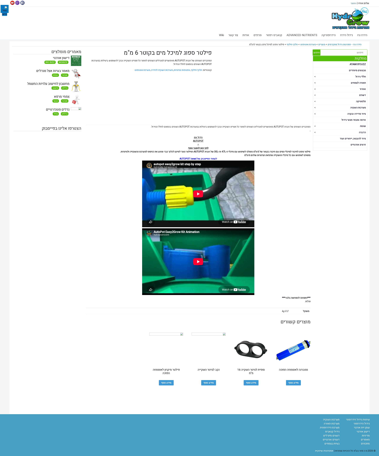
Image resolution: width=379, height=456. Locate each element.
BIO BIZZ (50, 62)
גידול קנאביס (332, 432)
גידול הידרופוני (362, 424)
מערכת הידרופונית (329, 428)
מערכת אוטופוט (142, 70)
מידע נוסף (293, 383)
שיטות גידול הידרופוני (358, 420)
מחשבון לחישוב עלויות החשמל (48, 83)
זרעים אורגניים (358, 144)
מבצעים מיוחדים (357, 70)
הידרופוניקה (329, 35)
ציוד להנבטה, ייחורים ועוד (353, 138)
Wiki (221, 35)
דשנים (362, 95)
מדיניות (366, 436)
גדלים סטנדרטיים (57, 109)
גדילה (64, 88)
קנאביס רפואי (274, 35)
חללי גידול (360, 76)
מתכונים (365, 444)
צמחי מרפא (61, 96)
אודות (246, 35)
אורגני (64, 75)
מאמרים (365, 440)
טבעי (55, 101)
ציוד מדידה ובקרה (356, 114)
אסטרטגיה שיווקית (324, 451)
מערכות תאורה (331, 424)
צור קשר (233, 35)
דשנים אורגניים (331, 440)
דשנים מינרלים (331, 436)
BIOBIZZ (63, 62)
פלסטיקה (361, 101)
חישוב (55, 88)
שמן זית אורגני (362, 428)
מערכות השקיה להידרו (162, 70)
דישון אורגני (61, 58)
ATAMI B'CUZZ (358, 64)
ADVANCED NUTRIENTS (302, 35)
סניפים (257, 35)
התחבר (353, 3)
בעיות (55, 75)
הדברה (362, 132)
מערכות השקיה (358, 107)
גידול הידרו (346, 35)
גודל (56, 113)
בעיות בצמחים (331, 444)
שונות (363, 126)
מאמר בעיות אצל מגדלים (52, 70)
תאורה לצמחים (358, 83)
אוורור (363, 89)
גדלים (64, 113)
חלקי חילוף (196, 70)
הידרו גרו (362, 35)
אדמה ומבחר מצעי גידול (354, 120)
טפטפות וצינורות (182, 70)
